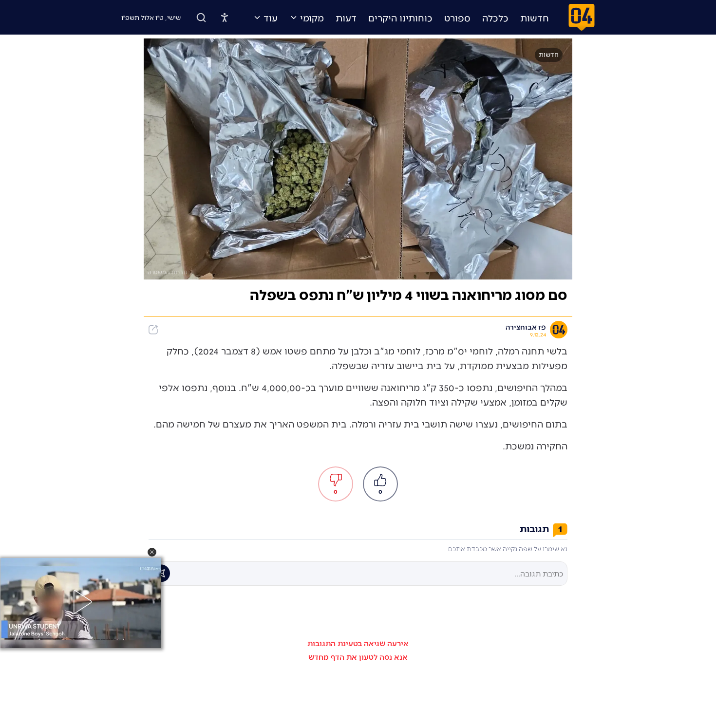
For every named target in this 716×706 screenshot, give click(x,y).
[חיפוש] (201, 17)
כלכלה (495, 17)
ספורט (457, 17)
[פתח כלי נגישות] (224, 17)
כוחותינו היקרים (400, 17)
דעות (346, 17)
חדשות (534, 17)
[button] (152, 552)
